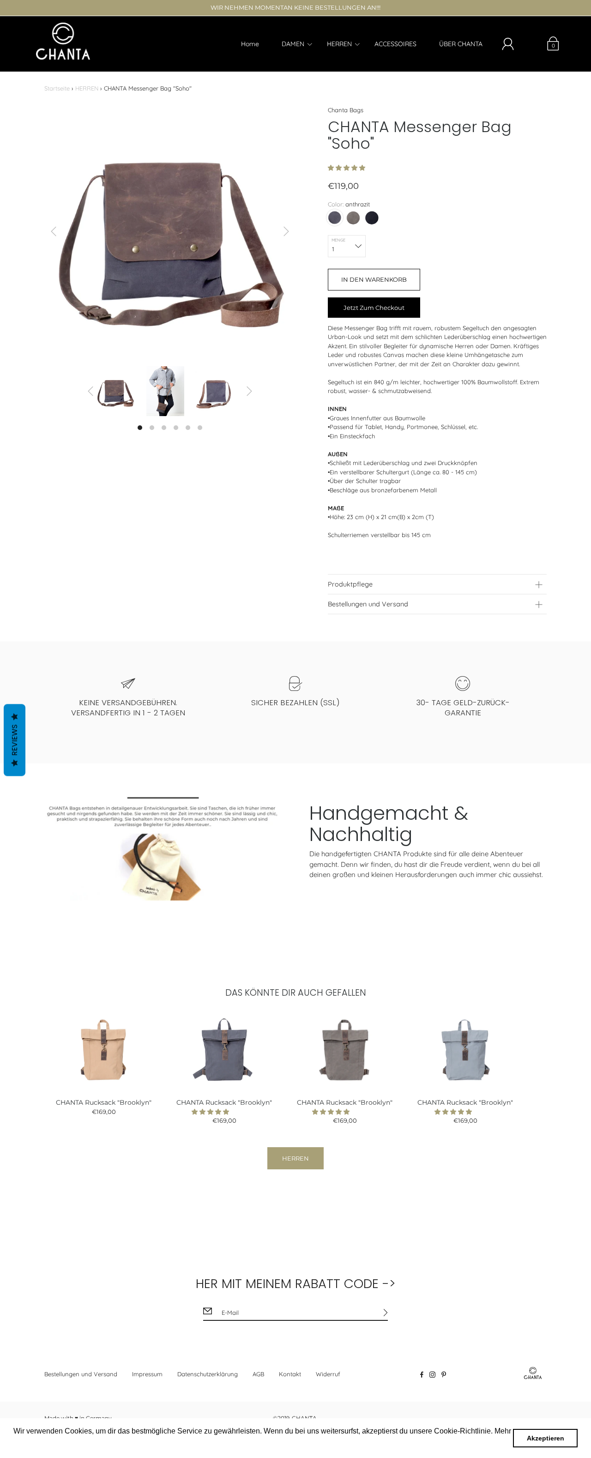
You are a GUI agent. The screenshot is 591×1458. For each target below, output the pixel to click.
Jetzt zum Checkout (374, 307)
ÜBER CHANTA (460, 44)
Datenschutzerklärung (207, 1374)
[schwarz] (372, 217)
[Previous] (53, 231)
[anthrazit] (335, 217)
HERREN (339, 44)
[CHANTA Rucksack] (103, 1049)
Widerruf (328, 1374)
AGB (258, 1374)
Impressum (147, 1374)
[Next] (286, 231)
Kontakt (290, 1374)
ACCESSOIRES (395, 44)
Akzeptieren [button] (545, 1438)
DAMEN (293, 44)
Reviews (14, 740)
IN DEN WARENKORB (374, 279)
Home (250, 44)
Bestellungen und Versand (80, 1374)
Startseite (57, 88)
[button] (347, 167)
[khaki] (353, 217)
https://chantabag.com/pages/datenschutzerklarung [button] (98, 1443)
